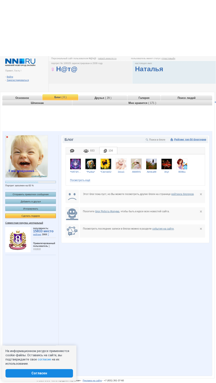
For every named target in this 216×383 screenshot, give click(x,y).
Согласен (39, 373)
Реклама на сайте (92, 380)
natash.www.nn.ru (107, 58)
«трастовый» (168, 58)
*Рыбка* (90, 172)
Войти (10, 76)
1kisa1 (121, 172)
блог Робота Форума (107, 211)
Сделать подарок (31, 216)
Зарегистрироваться (18, 80)
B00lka (181, 172)
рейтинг (37, 234)
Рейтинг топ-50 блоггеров (190, 139)
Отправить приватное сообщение (31, 194)
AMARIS (136, 172)
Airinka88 (151, 172)
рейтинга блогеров (182, 194)
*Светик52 (105, 172)
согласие (44, 359)
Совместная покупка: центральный (24, 223)
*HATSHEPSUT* (75, 172)
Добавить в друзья (31, 201)
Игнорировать (30, 208)
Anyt (166, 172)
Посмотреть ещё (80, 180)
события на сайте (163, 228)
